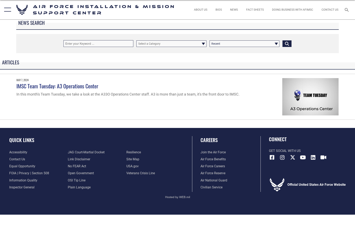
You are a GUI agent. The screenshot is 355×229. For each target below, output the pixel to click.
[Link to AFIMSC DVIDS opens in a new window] (323, 157)
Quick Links (21, 140)
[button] (6, 9)
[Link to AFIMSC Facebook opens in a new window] (272, 157)
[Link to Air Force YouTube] (303, 157)
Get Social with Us (285, 151)
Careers (209, 140)
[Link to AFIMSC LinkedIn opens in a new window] (313, 157)
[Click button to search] (287, 43)
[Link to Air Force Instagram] (282, 157)
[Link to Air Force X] (292, 157)
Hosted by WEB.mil (177, 197)
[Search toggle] (347, 9)
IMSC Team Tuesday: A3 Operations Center (57, 86)
